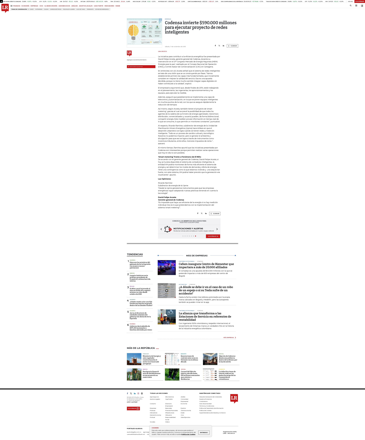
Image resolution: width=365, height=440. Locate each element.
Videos (167, 422)
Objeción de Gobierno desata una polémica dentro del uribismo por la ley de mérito (228, 359)
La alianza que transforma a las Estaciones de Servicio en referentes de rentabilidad (205, 317)
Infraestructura (169, 413)
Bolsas (132, 286)
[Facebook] (215, 46)
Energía (132, 273)
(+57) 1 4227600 (132, 402)
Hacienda (132, 260)
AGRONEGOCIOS (64, 6)
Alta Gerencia (169, 397)
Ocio (182, 415)
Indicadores (153, 413)
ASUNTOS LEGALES (85, 6)
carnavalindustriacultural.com (136, 434)
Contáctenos (203, 401)
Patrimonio (38, 9)
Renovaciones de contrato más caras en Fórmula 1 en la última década (189, 359)
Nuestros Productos (205, 399)
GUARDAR (233, 46)
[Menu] (11, 6)
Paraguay (146, 354)
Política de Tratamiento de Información (211, 408)
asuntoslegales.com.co (134, 432)
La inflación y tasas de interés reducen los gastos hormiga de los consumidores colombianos (227, 375)
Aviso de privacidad (205, 403)
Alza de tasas (81, 9)
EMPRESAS (34, 6)
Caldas (46, 9)
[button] (160, 229)
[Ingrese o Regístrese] (362, 5)
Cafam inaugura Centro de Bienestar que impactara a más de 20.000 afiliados (206, 265)
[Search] (350, 6)
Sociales (152, 422)
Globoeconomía (186, 410)
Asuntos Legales (155, 399)
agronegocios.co (148, 432)
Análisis (183, 397)
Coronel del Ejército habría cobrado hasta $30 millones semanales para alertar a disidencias (190, 375)
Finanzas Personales (171, 410)
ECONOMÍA (25, 6)
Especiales (168, 408)
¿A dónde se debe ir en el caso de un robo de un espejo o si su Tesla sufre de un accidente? (206, 290)
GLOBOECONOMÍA (50, 6)
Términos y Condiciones (206, 406)
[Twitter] (219, 46)
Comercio (222, 369)
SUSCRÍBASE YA (213, 236)
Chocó (31, 9)
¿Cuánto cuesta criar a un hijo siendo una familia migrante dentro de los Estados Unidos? (141, 303)
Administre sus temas (136, 66)
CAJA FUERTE (98, 6)
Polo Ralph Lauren (69, 9)
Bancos (145, 369)
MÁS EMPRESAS (228, 337)
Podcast (152, 417)
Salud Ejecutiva (185, 417)
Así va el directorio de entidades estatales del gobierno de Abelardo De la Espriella (140, 315)
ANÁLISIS (74, 6)
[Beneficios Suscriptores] (356, 6)
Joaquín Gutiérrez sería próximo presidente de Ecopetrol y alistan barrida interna (140, 278)
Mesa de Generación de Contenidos (210, 397)
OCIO (41, 6)
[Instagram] (139, 394)
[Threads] (142, 394)
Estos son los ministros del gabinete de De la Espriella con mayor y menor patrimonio (140, 265)
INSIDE (117, 6)
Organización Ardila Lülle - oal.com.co (230, 432)
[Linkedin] (223, 46)
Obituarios (168, 415)
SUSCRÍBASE (359, 1)
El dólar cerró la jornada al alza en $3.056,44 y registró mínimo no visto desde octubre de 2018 (140, 291)
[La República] (5, 8)
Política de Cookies (188, 434)
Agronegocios (154, 397)
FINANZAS (16, 6)
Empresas (153, 408)
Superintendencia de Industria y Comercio (212, 413)
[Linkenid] (135, 394)
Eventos (183, 408)
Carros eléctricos (55, 9)
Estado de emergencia (102, 9)
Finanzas (152, 410)
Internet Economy (155, 415)
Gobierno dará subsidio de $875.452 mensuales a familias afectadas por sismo (141, 328)
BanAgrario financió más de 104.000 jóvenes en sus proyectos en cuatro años (151, 374)
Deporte (183, 354)
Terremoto (90, 9)
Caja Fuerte (169, 399)
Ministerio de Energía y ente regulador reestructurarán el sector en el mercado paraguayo (152, 360)
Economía (184, 403)
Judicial (221, 354)
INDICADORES (109, 6)
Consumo (153, 403)
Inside (182, 413)
